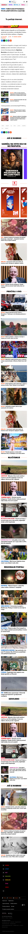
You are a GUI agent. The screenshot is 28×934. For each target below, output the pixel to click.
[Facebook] (2, 41)
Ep (11, 125)
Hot (6, 873)
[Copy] (11, 41)
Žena (6, 883)
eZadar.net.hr (16, 925)
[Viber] (8, 41)
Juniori (19, 125)
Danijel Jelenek (17, 36)
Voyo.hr (11, 918)
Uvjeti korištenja (5, 903)
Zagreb (7, 125)
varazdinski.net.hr (5, 923)
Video (3, 125)
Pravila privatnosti (6, 906)
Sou (2, 128)
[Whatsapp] (6, 41)
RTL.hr (3, 918)
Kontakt (12, 906)
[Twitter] (4, 41)
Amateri (6, 128)
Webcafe (7, 880)
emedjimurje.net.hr (6, 922)
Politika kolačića (13, 903)
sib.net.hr (12, 922)
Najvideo (24, 125)
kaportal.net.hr (18, 922)
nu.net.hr (21, 925)
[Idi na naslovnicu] (13, 3)
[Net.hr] (10, 913)
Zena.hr (7, 918)
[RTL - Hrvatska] (4, 913)
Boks (15, 125)
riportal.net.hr (13, 923)
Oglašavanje (11, 900)
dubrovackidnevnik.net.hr (7, 925)
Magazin (7, 876)
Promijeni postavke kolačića (8, 909)
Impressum (4, 900)
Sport (7, 869)
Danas (7, 865)
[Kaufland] (14, 183)
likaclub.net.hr (5, 927)
